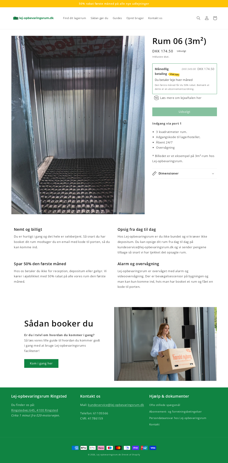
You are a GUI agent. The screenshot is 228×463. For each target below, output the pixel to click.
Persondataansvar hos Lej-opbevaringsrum (177, 418)
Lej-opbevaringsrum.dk (109, 454)
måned (188, 80)
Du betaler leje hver (169, 80)
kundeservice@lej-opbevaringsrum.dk (116, 405)
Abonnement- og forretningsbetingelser (175, 411)
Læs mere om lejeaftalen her (180, 98)
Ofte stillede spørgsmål (164, 405)
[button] (199, 18)
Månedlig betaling (167, 71)
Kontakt (154, 424)
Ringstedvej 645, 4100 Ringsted (34, 410)
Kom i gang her (41, 363)
